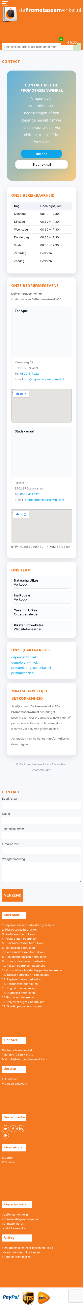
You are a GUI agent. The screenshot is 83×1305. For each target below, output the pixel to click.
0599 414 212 (29, 373)
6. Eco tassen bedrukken (18, 947)
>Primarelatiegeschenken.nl (20, 1219)
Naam (6, 813)
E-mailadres (11, 844)
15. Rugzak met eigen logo (19, 988)
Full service (9, 1079)
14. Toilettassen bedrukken (20, 983)
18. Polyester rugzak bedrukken (23, 1002)
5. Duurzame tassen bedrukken (23, 943)
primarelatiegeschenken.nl (31, 667)
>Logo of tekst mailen (16, 1256)
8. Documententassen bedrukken (24, 956)
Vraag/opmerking (13, 859)
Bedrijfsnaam (10, 798)
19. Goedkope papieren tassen (22, 1006)
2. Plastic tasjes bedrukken (19, 929)
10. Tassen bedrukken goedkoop (24, 965)
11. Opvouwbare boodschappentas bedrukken (32, 970)
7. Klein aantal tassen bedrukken (23, 952)
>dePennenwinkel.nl (15, 1214)
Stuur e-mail (41, 165)
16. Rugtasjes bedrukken (18, 992)
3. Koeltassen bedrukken (18, 934)
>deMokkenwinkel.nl (15, 1228)
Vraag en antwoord (14, 1083)
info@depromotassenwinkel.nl (44, 379)
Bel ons (41, 155)
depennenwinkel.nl (25, 657)
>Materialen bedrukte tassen (21, 1252)
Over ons (8, 1162)
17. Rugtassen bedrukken (18, 997)
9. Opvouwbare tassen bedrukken (24, 961)
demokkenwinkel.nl (25, 662)
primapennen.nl (22, 672)
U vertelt (7, 1157)
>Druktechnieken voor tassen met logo (27, 1247)
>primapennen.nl (13, 1223)
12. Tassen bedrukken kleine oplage (25, 974)
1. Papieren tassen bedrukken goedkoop (28, 925)
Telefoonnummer (13, 828)
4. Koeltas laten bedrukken (19, 938)
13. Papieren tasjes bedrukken (22, 979)
